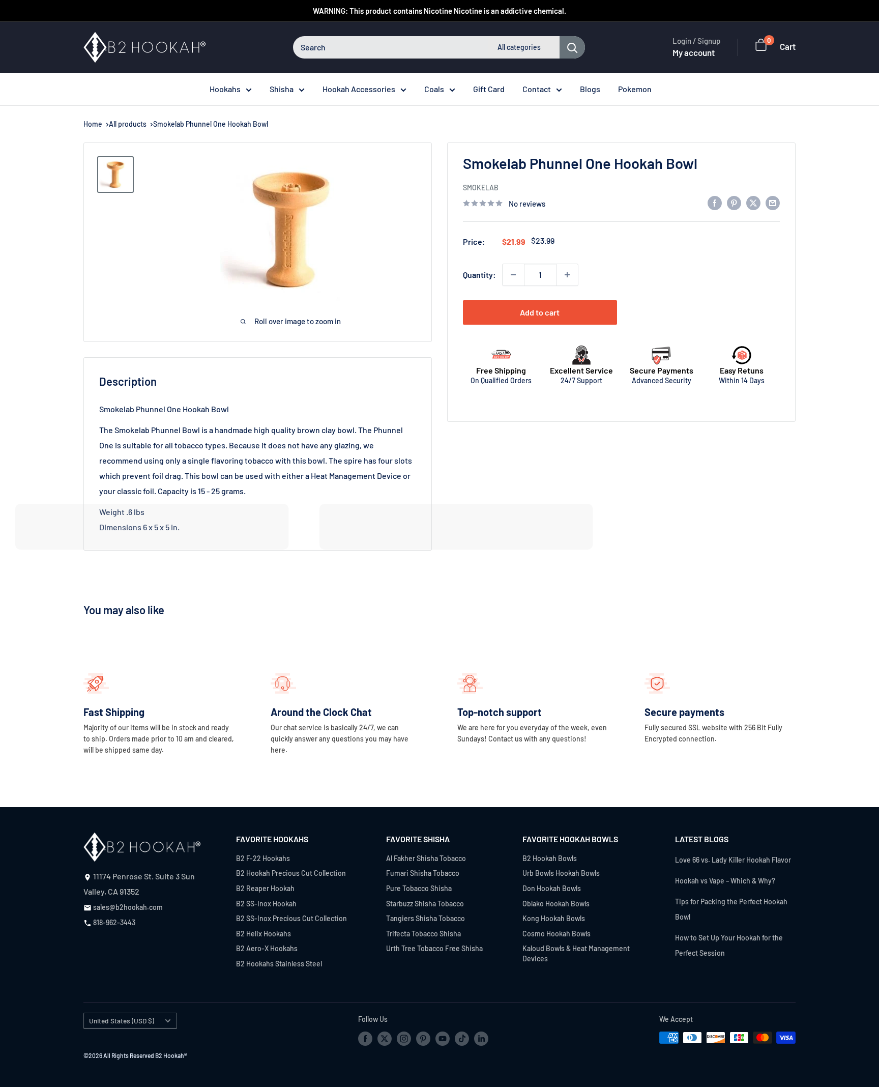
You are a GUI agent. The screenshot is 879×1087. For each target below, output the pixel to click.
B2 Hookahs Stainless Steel (279, 963)
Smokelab (481, 187)
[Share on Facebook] (715, 202)
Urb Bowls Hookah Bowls (561, 873)
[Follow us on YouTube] (442, 1039)
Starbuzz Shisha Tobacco (425, 903)
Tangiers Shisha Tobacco (425, 918)
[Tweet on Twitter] (753, 202)
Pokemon (635, 89)
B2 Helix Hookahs (263, 933)
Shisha (282, 89)
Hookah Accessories (359, 89)
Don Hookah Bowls (551, 888)
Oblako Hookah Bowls (556, 903)
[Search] (572, 47)
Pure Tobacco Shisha (419, 888)
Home (92, 124)
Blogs (590, 89)
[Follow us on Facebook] (365, 1039)
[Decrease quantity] (513, 274)
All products (127, 124)
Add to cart (540, 312)
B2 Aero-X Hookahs (267, 948)
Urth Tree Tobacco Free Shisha (434, 948)
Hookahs (225, 89)
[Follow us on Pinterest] (423, 1039)
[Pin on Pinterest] (734, 202)
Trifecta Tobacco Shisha (423, 933)
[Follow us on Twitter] (384, 1039)
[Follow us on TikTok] (462, 1039)
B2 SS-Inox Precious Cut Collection (291, 918)
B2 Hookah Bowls (549, 858)
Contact (536, 89)
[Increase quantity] (567, 274)
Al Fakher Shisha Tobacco (426, 858)
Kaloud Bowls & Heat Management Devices (576, 953)
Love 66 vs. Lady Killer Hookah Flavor (733, 859)
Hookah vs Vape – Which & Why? (725, 880)
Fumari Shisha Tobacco (422, 873)
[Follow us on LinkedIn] (481, 1039)
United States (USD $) (121, 1020)
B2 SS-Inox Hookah (266, 903)
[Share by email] (773, 202)
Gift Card (489, 89)
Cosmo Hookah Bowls (556, 933)
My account (693, 52)
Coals (434, 89)
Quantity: (479, 274)
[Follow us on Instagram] (404, 1039)
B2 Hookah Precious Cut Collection (291, 873)
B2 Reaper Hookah (265, 888)
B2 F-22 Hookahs (263, 858)
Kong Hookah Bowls (553, 918)
